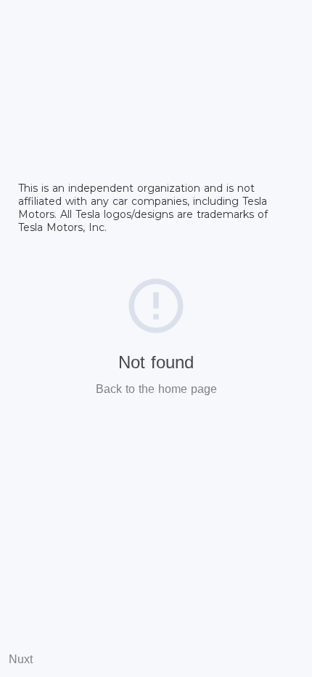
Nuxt (21, 659)
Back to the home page (156, 389)
